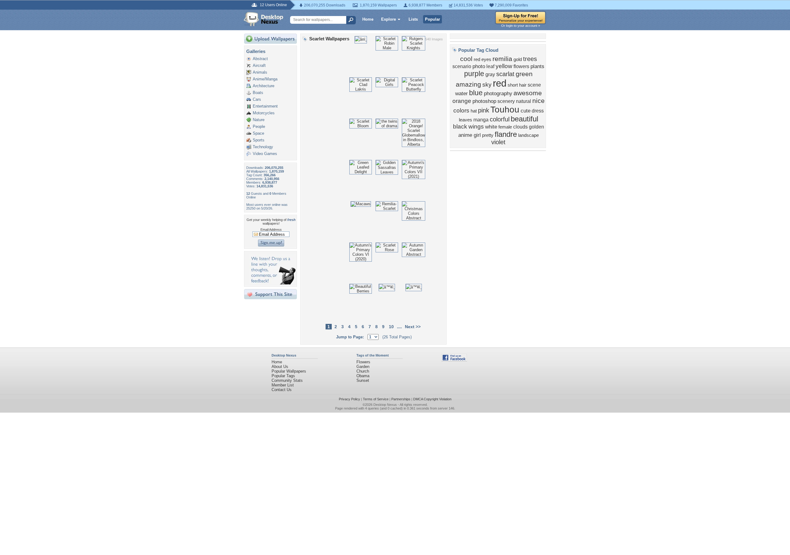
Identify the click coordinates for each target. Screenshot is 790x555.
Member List (283, 385)
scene (534, 85)
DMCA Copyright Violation (432, 399)
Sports (258, 140)
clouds (520, 126)
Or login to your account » (520, 25)
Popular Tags (283, 375)
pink (483, 110)
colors (461, 110)
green (524, 74)
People (259, 126)
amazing (468, 84)
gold (518, 59)
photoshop (484, 101)
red (499, 83)
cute (525, 111)
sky (487, 84)
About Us (280, 366)
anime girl (469, 135)
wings (476, 126)
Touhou (504, 109)
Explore (388, 19)
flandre (506, 134)
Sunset (362, 380)
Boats (258, 92)
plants (537, 66)
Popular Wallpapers (289, 371)
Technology (263, 147)
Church (362, 371)
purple (474, 74)
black (460, 126)
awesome (528, 93)
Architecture (263, 86)
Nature (258, 119)
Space (258, 133)
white (491, 127)
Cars (257, 99)
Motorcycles (264, 113)
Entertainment (265, 106)
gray (490, 74)
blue (476, 93)
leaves (465, 119)
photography (498, 93)
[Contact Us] (272, 283)
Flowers (363, 362)
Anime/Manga (265, 79)
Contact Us (282, 389)
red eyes (482, 59)
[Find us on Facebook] (454, 360)
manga (481, 119)
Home (367, 19)
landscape (528, 135)
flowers (521, 66)
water (461, 93)
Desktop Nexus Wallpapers (263, 19)
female (505, 126)
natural (523, 101)
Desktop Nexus (385, 404)
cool (466, 59)
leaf (490, 66)
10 (391, 326)
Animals (260, 72)
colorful (499, 119)
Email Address (271, 229)
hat (474, 110)
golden (536, 126)
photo (478, 66)
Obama (362, 375)
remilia (502, 59)
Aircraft (259, 65)
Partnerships (400, 399)
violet (498, 142)
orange (461, 101)
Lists (413, 19)
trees (530, 58)
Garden (362, 366)
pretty (487, 135)
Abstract (260, 58)
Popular (432, 19)
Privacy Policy (349, 399)
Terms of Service (376, 399)
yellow (504, 66)
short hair (517, 85)
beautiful (524, 119)
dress (538, 110)
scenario (461, 66)
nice (538, 100)
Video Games (265, 153)
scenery (506, 101)
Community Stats (287, 380)
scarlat (505, 74)
